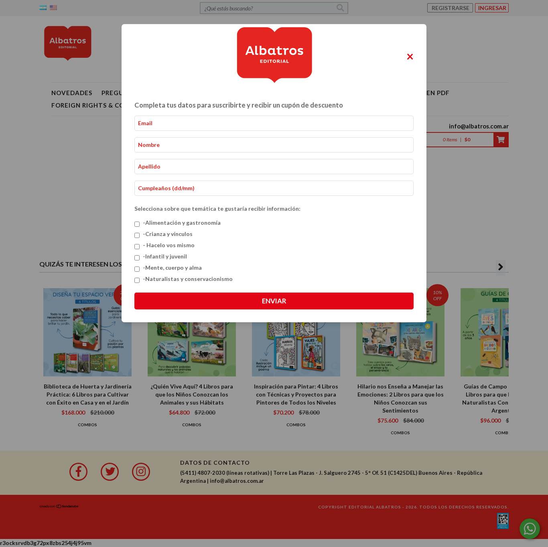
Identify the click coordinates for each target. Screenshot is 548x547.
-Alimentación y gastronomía (182, 222)
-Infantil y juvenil (165, 256)
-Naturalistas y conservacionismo (188, 278)
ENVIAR (274, 301)
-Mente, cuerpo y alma (172, 267)
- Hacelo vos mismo (169, 245)
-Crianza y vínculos (168, 233)
